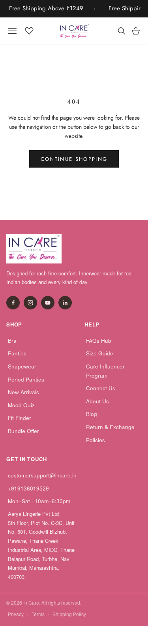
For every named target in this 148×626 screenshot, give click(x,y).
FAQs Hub (98, 340)
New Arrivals (23, 392)
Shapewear (22, 366)
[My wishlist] (29, 29)
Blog (91, 414)
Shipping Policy (69, 614)
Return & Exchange (110, 427)
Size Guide (99, 353)
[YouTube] (47, 302)
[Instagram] (30, 302)
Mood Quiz (21, 405)
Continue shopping (74, 159)
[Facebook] (13, 302)
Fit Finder (19, 418)
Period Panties (26, 379)
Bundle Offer (23, 431)
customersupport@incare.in (42, 475)
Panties (17, 353)
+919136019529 (28, 488)
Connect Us (100, 388)
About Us (97, 401)
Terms (38, 614)
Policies (95, 440)
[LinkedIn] (65, 302)
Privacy (16, 614)
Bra (12, 340)
